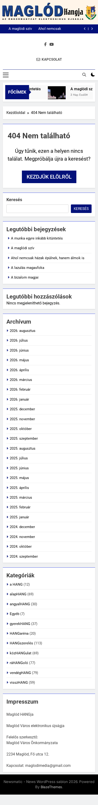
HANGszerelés (21, 643)
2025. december (22, 409)
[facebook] (45, 44)
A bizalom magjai (25, 277)
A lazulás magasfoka (27, 268)
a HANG (16, 584)
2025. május (19, 478)
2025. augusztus (22, 448)
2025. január (19, 517)
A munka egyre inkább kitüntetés (37, 238)
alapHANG (18, 594)
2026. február (20, 389)
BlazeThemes (51, 787)
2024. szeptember (24, 556)
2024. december (22, 527)
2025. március (21, 497)
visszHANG (19, 682)
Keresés (14, 199)
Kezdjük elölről (49, 177)
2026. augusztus (22, 331)
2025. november (22, 419)
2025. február (20, 507)
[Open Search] (84, 75)
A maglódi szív (20, 29)
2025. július (19, 458)
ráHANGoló (19, 663)
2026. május (19, 360)
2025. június (19, 468)
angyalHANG (20, 604)
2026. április (19, 370)
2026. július (19, 340)
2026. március (21, 380)
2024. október (21, 546)
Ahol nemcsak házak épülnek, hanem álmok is (48, 29)
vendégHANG (20, 673)
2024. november (22, 537)
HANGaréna (19, 633)
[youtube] (51, 44)
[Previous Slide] (85, 29)
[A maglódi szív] (55, 95)
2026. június (19, 350)
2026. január (19, 399)
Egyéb (14, 614)
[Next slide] (92, 29)
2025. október (21, 429)
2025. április (19, 488)
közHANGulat (20, 653)
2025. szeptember (24, 438)
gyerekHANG (20, 624)
